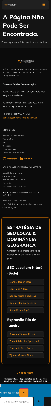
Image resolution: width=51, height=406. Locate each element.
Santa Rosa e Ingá (19, 310)
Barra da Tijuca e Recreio (22, 334)
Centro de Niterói (18, 289)
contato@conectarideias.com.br (20, 117)
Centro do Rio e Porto (21, 348)
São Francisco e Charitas (22, 295)
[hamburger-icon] (43, 4)
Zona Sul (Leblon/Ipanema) (24, 341)
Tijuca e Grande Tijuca (21, 355)
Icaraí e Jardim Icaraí (20, 281)
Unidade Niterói (25, 372)
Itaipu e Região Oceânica (22, 303)
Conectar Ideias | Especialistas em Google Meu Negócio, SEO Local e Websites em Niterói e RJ (25, 380)
